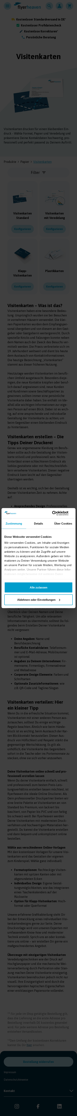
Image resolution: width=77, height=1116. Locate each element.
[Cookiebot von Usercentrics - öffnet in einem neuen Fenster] (56, 513)
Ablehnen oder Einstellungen (36, 599)
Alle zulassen (38, 587)
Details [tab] (38, 523)
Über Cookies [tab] (63, 523)
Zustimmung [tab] (14, 523)
